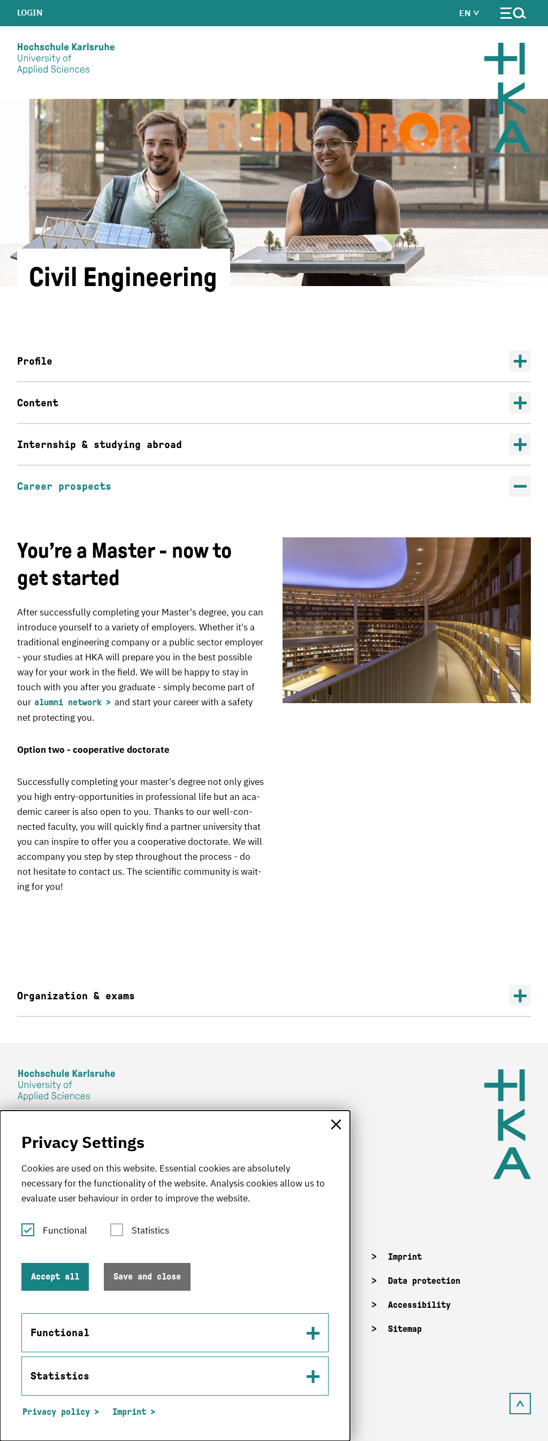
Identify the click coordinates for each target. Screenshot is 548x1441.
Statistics (150, 1230)
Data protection (424, 1281)
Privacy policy (56, 1412)
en (466, 12)
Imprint (405, 1257)
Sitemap (405, 1329)
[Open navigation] (513, 15)
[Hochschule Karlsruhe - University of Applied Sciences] (66, 61)
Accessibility (419, 1305)
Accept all (55, 1277)
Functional (65, 1230)
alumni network (68, 702)
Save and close (147, 1277)
